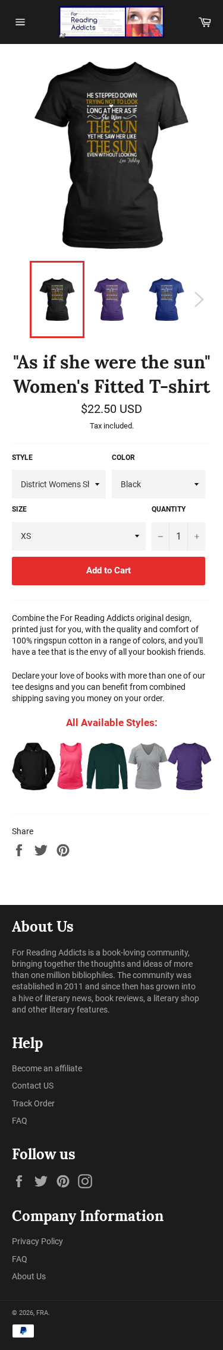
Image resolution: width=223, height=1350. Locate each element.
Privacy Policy (37, 1241)
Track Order (33, 1103)
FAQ (19, 1120)
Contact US (33, 1085)
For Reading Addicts (49, 952)
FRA (42, 1313)
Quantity (169, 509)
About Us (29, 1276)
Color (123, 457)
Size (19, 509)
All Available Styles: (112, 722)
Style (22, 457)
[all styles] (111, 766)
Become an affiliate (47, 1068)
